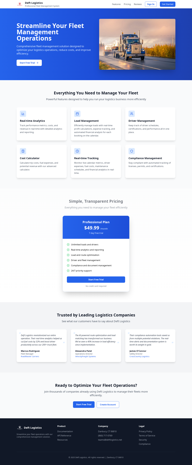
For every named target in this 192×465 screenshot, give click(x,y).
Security (143, 439)
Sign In (151, 4)
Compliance (144, 444)
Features (116, 4)
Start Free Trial (96, 279)
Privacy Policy (145, 431)
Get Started (167, 4)
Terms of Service (147, 435)
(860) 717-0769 (105, 435)
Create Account (108, 404)
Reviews (138, 4)
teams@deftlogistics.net (110, 439)
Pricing (127, 4)
